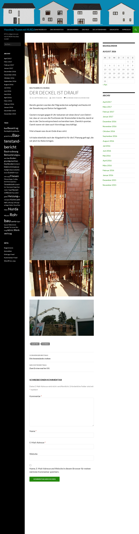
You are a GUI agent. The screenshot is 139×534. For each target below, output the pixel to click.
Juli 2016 (106, 146)
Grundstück (9, 184)
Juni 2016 (107, 151)
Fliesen (14, 176)
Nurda (13, 209)
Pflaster (6, 215)
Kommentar (35, 396)
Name (33, 431)
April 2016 (107, 160)
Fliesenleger (8, 179)
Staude (6, 227)
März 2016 (107, 165)
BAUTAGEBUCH (41, 29)
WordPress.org (9, 261)
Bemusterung (11, 155)
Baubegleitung (9, 131)
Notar (6, 210)
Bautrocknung (11, 151)
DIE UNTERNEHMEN (99, 29)
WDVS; (10, 230)
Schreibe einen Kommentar (77, 98)
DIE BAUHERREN (72, 29)
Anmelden (8, 251)
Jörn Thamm (56, 98)
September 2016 (110, 136)
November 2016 (109, 126)
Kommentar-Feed (10, 258)
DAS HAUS (85, 29)
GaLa (14, 181)
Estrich (11, 172)
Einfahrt (17, 164)
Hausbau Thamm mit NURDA (19, 29)
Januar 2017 (108, 116)
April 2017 (107, 102)
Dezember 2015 (109, 180)
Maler (11, 205)
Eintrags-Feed (9, 254)
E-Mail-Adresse (37, 442)
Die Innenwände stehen (39, 357)
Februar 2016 (108, 170)
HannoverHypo (12, 187)
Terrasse (12, 227)
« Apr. (105, 84)
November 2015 (109, 185)
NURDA (46, 88)
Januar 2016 (108, 175)
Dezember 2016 (109, 121)
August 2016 (108, 141)
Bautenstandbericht (12, 141)
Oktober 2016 (109, 131)
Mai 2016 (106, 156)
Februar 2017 (108, 112)
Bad (5, 128)
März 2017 (107, 107)
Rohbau (45, 344)
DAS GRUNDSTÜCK (57, 29)
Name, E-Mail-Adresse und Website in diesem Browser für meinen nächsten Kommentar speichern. (60, 470)
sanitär (14, 221)
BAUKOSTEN (114, 29)
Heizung (13, 196)
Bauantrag (13, 128)
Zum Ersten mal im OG (39, 366)
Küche (13, 199)
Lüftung (10, 202)
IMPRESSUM (126, 29)
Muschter (17, 205)
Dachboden (9, 164)
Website (33, 454)
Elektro (35, 344)
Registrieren (8, 248)
